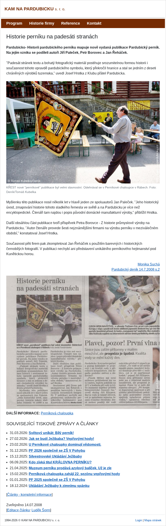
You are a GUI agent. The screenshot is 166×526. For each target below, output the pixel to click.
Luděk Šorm (41, 510)
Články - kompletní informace (29, 494)
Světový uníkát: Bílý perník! (51, 433)
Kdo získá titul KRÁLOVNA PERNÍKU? (60, 462)
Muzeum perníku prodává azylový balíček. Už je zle (70, 468)
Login (138, 520)
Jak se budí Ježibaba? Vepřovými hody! (61, 439)
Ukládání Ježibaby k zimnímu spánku (59, 486)
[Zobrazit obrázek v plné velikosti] (83, 132)
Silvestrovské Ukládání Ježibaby (55, 456)
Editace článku (18, 510)
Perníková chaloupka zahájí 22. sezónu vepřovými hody (74, 474)
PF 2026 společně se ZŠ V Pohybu (57, 450)
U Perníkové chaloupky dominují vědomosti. (65, 444)
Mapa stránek (152, 520)
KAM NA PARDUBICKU (35, 8)
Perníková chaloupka (57, 413)
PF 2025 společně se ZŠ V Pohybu (57, 480)
